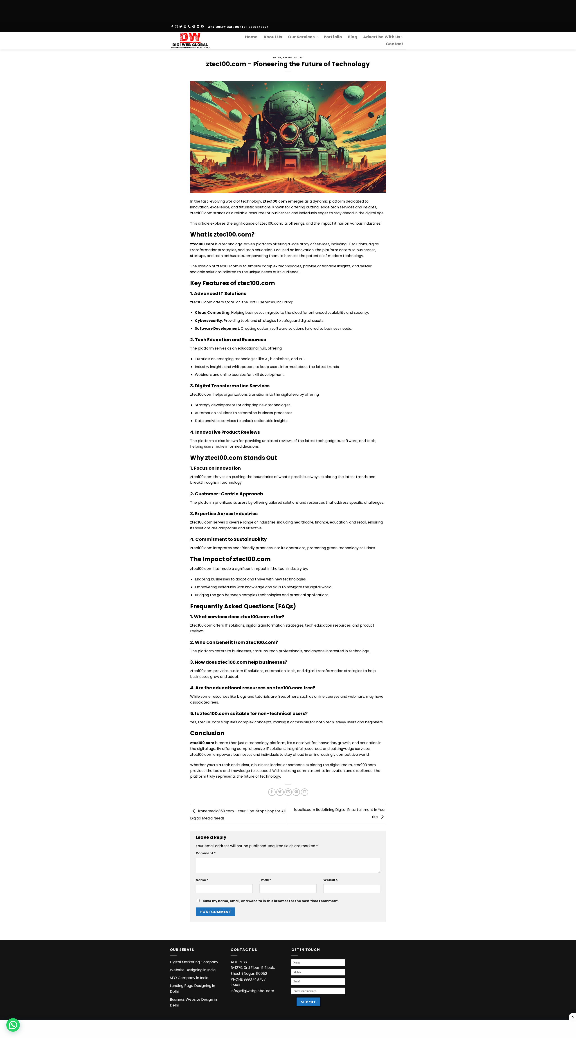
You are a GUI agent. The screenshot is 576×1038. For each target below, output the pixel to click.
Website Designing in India (193, 970)
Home (251, 37)
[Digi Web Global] (192, 41)
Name (202, 880)
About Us (272, 37)
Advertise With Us (381, 37)
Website (330, 880)
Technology (293, 57)
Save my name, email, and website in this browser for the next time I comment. (271, 901)
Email (265, 880)
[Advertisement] (135, 10)
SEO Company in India (189, 977)
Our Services (301, 37)
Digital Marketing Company (194, 962)
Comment (206, 853)
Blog (352, 37)
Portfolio (333, 37)
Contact (394, 44)
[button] (13, 1025)
